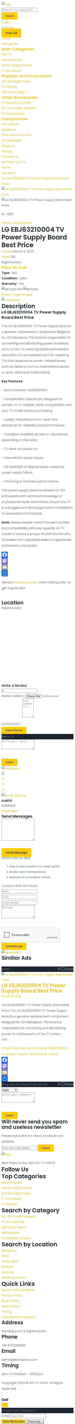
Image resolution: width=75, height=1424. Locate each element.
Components (15, 119)
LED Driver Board (14, 92)
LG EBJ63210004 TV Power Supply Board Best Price (34, 988)
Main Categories (18, 49)
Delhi (5, 1256)
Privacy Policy (12, 1295)
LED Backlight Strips (16, 81)
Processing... (35, 1421)
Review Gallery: (13, 696)
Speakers (9, 129)
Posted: (7, 251)
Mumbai (8, 1272)
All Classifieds (12, 140)
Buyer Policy (11, 1301)
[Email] (37, 567)
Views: (6, 257)
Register (8, 27)
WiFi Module (10, 124)
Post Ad (11, 33)
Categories (10, 44)
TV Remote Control (16, 103)
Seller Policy (11, 1306)
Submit (9, 1115)
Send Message (16, 852)
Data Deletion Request (19, 1317)
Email (6, 1416)
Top (5, 1405)
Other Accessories (20, 97)
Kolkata (7, 1267)
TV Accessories (13, 113)
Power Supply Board (17, 65)
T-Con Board (11, 70)
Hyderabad (10, 1261)
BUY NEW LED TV (14, 162)
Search (9, 15)
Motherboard (12, 60)
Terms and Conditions (18, 1290)
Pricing (7, 151)
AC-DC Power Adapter (19, 108)
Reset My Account (13, 1421)
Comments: (12, 724)
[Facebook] (37, 555)
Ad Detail (8, 173)
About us (8, 146)
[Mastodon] (37, 561)
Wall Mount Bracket (16, 135)
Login (5, 22)
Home (6, 38)
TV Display (9, 86)
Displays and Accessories (27, 76)
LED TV (7, 54)
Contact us (10, 156)
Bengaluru (9, 1250)
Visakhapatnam (14, 1277)
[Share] (37, 573)
